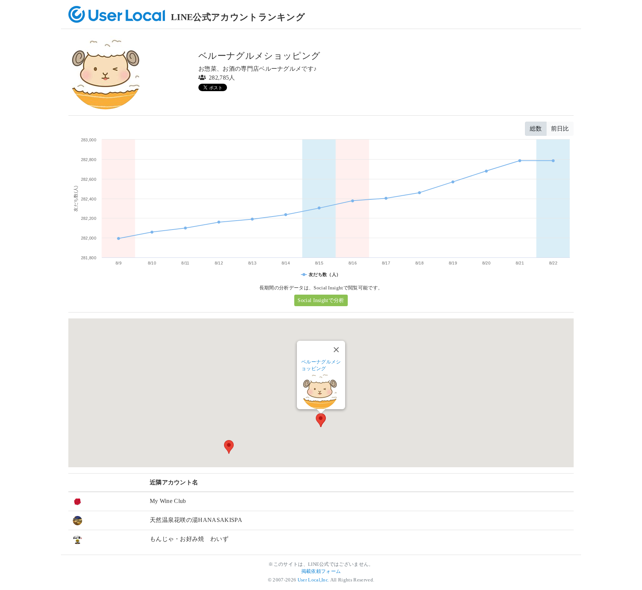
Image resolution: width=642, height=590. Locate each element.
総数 (536, 128)
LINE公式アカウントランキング (238, 17)
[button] (320, 420)
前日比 (560, 128)
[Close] (336, 350)
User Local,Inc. (314, 580)
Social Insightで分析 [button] (321, 300)
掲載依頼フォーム (321, 571)
